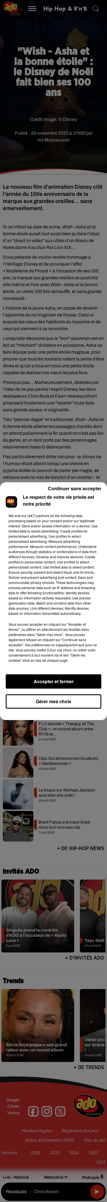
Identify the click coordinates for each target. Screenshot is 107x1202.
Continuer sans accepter (74, 488)
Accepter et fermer (54, 681)
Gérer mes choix (53, 701)
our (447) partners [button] (35, 515)
